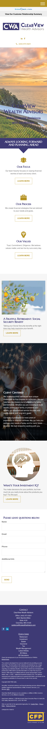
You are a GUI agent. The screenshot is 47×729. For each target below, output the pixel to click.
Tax (23, 646)
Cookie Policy (34, 704)
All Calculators (23, 655)
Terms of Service (11, 706)
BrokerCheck (5, 659)
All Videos (23, 653)
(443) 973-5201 (25, 43)
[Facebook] (24, 38)
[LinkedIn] (21, 38)
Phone (4, 546)
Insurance (23, 644)
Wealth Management (23, 648)
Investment (23, 639)
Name (4, 521)
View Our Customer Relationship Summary (23, 14)
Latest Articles (23, 650)
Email (4, 534)
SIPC (8, 689)
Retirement (23, 637)
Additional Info (8, 559)
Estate (23, 641)
